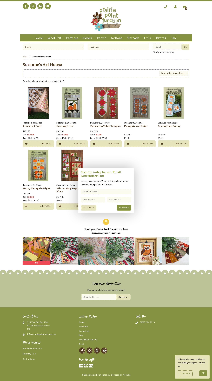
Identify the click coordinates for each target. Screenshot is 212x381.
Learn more (185, 373)
